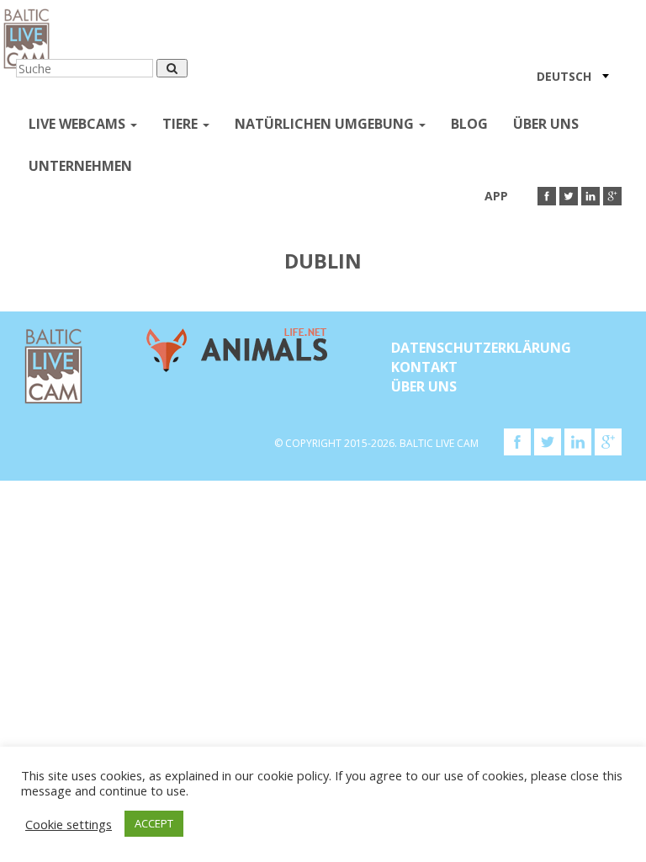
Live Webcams (79, 123)
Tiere (181, 123)
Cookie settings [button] (68, 824)
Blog (469, 123)
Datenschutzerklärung (481, 347)
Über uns (546, 123)
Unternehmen (80, 166)
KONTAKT (424, 367)
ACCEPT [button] (154, 823)
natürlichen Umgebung (326, 123)
